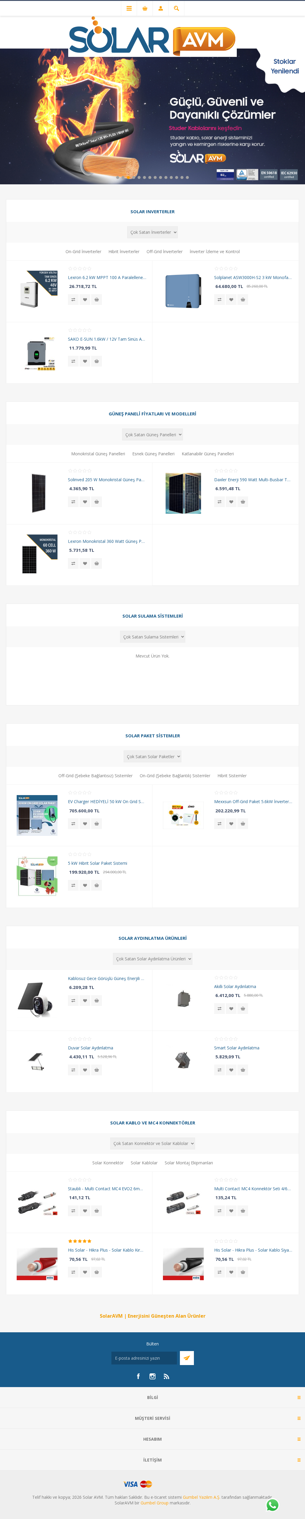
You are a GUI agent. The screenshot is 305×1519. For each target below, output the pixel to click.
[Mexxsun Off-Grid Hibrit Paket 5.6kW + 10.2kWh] (183, 815)
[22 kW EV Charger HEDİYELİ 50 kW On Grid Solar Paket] (37, 815)
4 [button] (133, 177)
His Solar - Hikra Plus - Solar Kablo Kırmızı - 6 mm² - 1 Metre (107, 1250)
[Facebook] (138, 1376)
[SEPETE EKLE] (96, 299)
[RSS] (167, 1376)
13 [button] (181, 177)
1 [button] (117, 177)
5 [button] (139, 177)
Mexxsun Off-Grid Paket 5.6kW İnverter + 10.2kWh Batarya (253, 801)
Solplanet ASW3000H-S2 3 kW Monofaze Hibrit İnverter (253, 277)
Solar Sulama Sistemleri (152, 616)
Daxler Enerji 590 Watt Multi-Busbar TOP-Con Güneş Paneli (253, 479)
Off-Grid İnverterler (165, 251)
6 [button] (144, 177)
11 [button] (171, 177)
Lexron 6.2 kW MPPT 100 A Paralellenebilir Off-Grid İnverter (107, 277)
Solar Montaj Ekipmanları (189, 1163)
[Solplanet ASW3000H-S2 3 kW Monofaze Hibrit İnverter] (183, 291)
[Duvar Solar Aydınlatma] (37, 1061)
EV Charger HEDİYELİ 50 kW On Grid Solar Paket (107, 801)
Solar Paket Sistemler (152, 736)
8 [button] (155, 177)
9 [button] (160, 177)
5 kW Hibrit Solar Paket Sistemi (97, 863)
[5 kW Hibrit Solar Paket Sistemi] (37, 877)
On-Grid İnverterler (83, 251)
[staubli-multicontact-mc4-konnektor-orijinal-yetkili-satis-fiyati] (183, 1202)
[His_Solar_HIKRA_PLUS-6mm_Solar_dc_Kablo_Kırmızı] (37, 1264)
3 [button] (128, 177)
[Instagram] (152, 1376)
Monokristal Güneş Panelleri (98, 454)
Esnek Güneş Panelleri (153, 454)
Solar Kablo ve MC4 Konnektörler (152, 1123)
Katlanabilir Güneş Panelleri (208, 454)
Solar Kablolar (144, 1163)
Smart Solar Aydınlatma (236, 1048)
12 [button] (176, 177)
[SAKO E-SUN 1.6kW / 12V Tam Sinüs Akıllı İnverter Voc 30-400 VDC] (37, 353)
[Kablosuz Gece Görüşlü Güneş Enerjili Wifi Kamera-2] (37, 1000)
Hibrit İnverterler (123, 251)
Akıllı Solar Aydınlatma (235, 986)
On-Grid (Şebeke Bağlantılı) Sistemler (175, 775)
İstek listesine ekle (85, 299)
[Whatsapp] (272, 1506)
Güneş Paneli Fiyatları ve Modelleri (152, 414)
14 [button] (187, 177)
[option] (152, 116)
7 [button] (149, 177)
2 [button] (123, 177)
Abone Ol (187, 1358)
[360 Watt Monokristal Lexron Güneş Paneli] (37, 555)
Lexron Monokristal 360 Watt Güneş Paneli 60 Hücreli (107, 541)
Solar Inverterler (152, 211)
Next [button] (300, 115)
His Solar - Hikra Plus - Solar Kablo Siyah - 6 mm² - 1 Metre (253, 1250)
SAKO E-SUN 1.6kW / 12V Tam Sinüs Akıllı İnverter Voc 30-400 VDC (107, 339)
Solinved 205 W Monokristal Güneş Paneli (107, 479)
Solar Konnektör (108, 1163)
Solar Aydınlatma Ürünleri (153, 938)
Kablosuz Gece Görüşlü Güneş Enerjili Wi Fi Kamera (107, 978)
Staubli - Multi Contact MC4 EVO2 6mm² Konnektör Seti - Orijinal (107, 1188)
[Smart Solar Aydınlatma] (183, 1061)
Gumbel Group (155, 1503)
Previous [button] (4, 115)
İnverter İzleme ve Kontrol (215, 251)
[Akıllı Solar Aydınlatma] (183, 1000)
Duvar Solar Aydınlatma (90, 1048)
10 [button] (165, 177)
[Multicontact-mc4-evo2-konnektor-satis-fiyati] (37, 1202)
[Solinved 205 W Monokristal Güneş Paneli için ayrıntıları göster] (37, 493)
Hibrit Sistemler (232, 775)
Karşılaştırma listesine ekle (73, 299)
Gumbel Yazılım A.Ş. (201, 1497)
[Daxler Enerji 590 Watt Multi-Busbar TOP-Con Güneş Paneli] (183, 493)
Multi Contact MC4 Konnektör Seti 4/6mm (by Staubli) (253, 1188)
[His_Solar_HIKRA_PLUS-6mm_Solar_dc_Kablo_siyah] (183, 1264)
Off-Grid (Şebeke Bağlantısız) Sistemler (95, 775)
